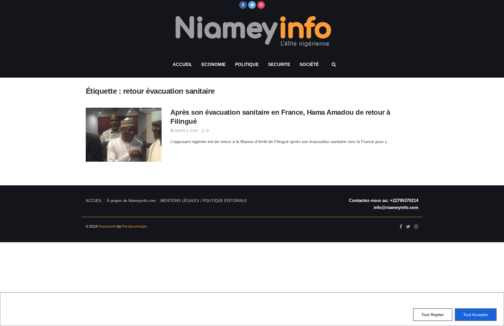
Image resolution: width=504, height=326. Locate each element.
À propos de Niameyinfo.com (131, 200)
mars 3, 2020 (186, 131)
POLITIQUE (247, 64)
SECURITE (279, 64)
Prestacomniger (134, 226)
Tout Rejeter (432, 314)
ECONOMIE (214, 64)
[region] (252, 309)
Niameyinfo (107, 226)
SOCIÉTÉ (309, 64)
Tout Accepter (475, 314)
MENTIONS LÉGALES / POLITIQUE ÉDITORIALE (203, 200)
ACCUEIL (182, 64)
